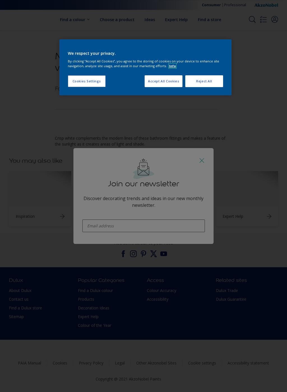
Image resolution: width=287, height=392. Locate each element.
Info (172, 66)
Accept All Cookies (163, 81)
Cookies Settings (87, 81)
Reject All (204, 81)
